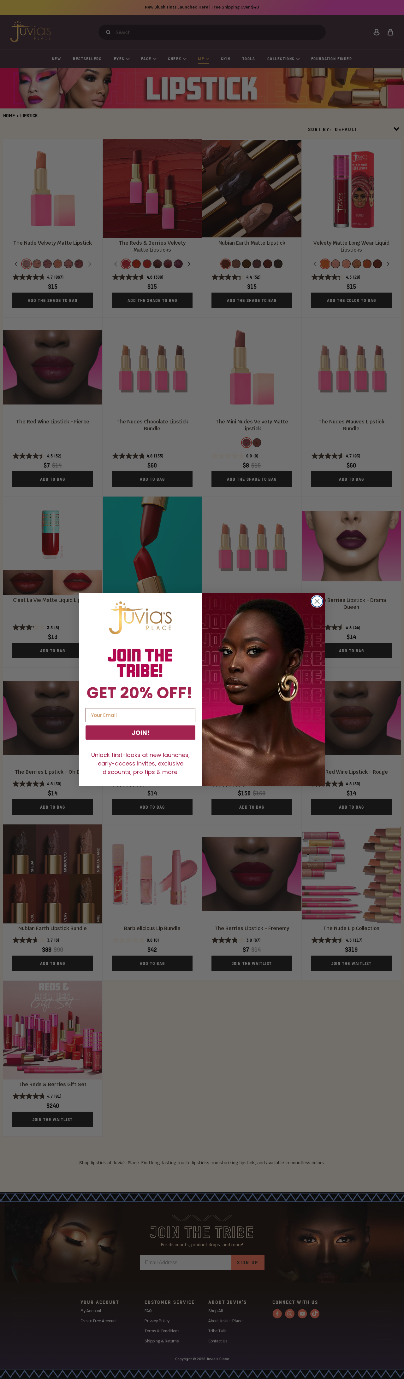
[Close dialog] (317, 601)
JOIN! (140, 732)
